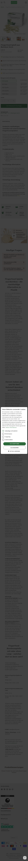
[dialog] (14, 430)
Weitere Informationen (11, 427)
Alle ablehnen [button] (15, 447)
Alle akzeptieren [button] (14, 443)
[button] (14, 451)
